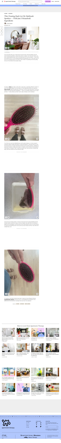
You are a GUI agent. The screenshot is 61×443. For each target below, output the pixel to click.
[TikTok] (40, 422)
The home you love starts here (12, 416)
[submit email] (57, 427)
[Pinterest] (40, 424)
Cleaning (5, 13)
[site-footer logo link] (4, 435)
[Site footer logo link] (13, 424)
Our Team (27, 422)
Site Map (27, 427)
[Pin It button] (8, 48)
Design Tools (37, 3)
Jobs (2, 438)
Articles (31, 3)
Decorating (25, 3)
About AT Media (4, 436)
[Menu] (2, 1)
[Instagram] (36, 422)
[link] (8, 339)
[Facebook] (36, 424)
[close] (60, 439)
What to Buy (43, 3)
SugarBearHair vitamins (9, 299)
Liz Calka (7, 50)
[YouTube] (36, 426)
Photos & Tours (18, 3)
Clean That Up (7, 89)
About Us (27, 424)
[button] (37, 48)
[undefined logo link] (10, 1)
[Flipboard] (40, 426)
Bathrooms (10, 13)
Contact (27, 425)
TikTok (10, 86)
